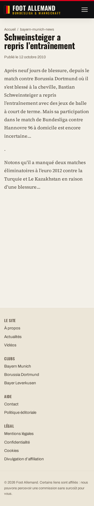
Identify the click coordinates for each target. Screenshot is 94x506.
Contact (11, 404)
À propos (12, 328)
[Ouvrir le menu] (84, 9)
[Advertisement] (47, 244)
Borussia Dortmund (21, 375)
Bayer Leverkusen (20, 383)
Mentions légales (19, 434)
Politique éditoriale (20, 412)
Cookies (11, 451)
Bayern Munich (17, 366)
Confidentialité (17, 442)
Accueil (10, 29)
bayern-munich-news (37, 29)
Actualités (13, 337)
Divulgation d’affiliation (24, 459)
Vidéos (10, 345)
